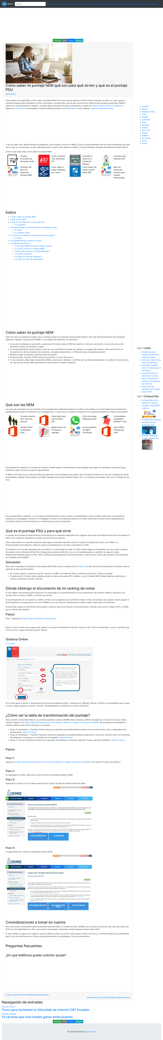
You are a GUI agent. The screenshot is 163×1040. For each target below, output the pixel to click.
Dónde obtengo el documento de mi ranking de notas (33, 227)
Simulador (20, 225)
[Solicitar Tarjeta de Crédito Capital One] (147, 444)
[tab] (68, 955)
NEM (30, 995)
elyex (10, 3)
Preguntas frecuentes (19, 243)
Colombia (146, 119)
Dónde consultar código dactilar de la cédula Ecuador (150, 354)
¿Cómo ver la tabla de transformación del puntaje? (32, 235)
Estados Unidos (148, 112)
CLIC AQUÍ (10, 643)
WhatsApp (70, 108)
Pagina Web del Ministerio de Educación (39, 618)
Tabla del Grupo (29, 732)
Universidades (77, 4)
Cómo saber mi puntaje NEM (23, 217)
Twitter (71, 40)
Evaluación (23, 995)
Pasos (18, 230)
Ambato (145, 135)
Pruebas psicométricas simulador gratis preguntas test (151, 422)
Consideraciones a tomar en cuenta (26, 241)
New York (146, 130)
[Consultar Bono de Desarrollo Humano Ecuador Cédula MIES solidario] (149, 414)
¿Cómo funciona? (23, 254)
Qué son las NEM (18, 219)
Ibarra (144, 141)
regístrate (117, 106)
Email (65, 40)
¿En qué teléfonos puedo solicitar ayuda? (33, 246)
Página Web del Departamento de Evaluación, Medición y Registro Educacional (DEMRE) (62, 722)
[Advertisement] (66, 23)
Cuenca (145, 127)
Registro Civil (56, 4)
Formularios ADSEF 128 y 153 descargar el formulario (151, 368)
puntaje (117, 997)
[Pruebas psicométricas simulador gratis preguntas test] (149, 430)
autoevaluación (93, 997)
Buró (48, 4)
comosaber (105, 997)
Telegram (79, 40)
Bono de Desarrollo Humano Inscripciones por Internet (151, 381)
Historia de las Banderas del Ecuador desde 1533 (151, 389)
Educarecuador (100, 4)
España (145, 117)
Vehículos (89, 4)
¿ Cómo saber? (12, 995)
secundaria (125, 997)
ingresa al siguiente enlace (102, 108)
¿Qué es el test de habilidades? (29, 259)
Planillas (127, 4)
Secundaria (44, 995)
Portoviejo (146, 138)
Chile (144, 114)
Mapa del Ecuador (115, 4)
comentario (20, 108)
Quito (144, 122)
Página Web (83, 566)
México (145, 109)
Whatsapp (57, 40)
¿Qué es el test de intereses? (28, 256)
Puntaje (36, 995)
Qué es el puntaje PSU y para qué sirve (27, 222)
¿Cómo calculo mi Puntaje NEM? (30, 248)
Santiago (145, 125)
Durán (144, 143)
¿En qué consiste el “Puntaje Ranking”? (32, 251)
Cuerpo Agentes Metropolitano (145, 4)
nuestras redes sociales (101, 106)
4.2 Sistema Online (22, 233)
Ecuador (67, 4)
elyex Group (90, 1032)
